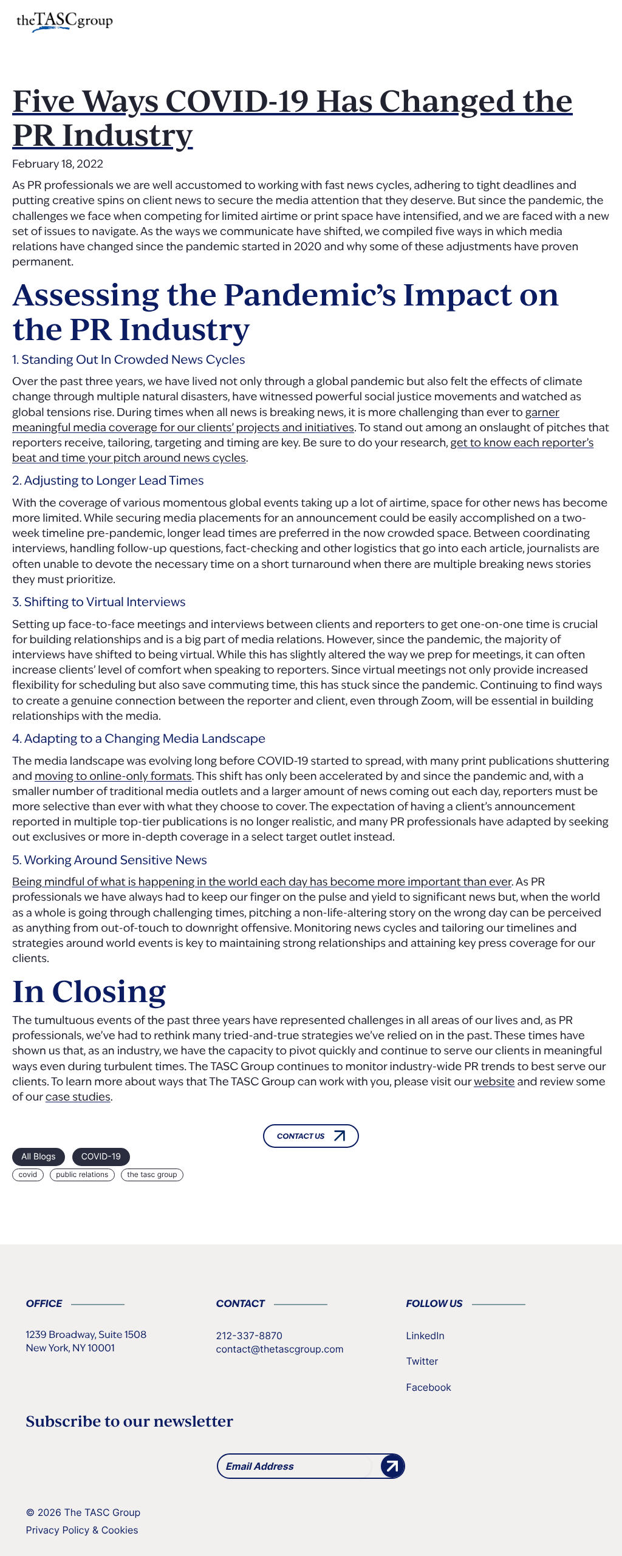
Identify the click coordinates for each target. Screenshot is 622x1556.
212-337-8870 (249, 1335)
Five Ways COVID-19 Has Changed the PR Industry (292, 117)
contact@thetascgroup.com (280, 1349)
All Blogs (38, 1157)
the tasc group (152, 1174)
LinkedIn (425, 1335)
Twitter (422, 1361)
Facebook (428, 1387)
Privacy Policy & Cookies (82, 1530)
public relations (82, 1174)
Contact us (301, 1137)
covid (28, 1174)
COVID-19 (101, 1157)
